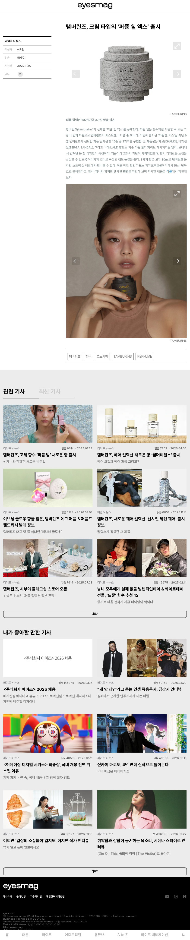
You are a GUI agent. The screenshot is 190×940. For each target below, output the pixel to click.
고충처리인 (36, 896)
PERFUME (144, 356)
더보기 (95, 613)
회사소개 (7, 896)
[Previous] (76, 74)
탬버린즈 (74, 356)
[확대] (177, 46)
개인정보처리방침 (55, 896)
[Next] (177, 74)
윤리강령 (21, 896)
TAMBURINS (123, 356)
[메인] (95, 5)
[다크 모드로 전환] (183, 935)
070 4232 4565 (98, 916)
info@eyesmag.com (123, 916)
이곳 (169, 171)
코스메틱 (102, 356)
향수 (88, 356)
